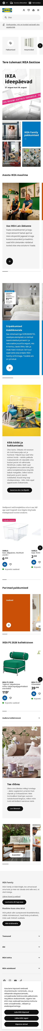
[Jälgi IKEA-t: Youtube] (15, 981)
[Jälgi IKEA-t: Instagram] (10, 981)
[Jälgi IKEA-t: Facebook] (4, 981)
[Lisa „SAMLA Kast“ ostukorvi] (4, 564)
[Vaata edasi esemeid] (40, 547)
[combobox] (20, 17)
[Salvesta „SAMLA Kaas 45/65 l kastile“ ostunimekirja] (39, 562)
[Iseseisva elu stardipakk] (21, 410)
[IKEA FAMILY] (31, 134)
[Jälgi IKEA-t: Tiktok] (21, 981)
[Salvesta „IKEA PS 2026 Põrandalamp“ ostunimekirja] (39, 693)
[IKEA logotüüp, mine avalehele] (7, 10)
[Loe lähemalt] (21, 752)
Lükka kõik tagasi (21, 1018)
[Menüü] (38, 10)
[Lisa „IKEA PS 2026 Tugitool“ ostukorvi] (4, 698)
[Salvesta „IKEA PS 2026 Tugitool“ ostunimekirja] (10, 698)
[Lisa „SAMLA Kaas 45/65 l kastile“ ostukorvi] (33, 562)
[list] (21, 46)
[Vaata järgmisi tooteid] (40, 45)
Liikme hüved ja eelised (11, 896)
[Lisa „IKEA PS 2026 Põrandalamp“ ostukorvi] (33, 693)
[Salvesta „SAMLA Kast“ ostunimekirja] (10, 564)
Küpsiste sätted (21, 1024)
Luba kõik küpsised (21, 1012)
